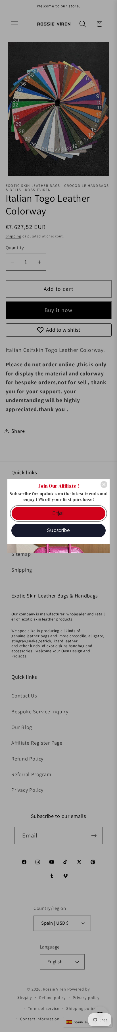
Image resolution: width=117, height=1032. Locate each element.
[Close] (104, 484)
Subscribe (58, 530)
